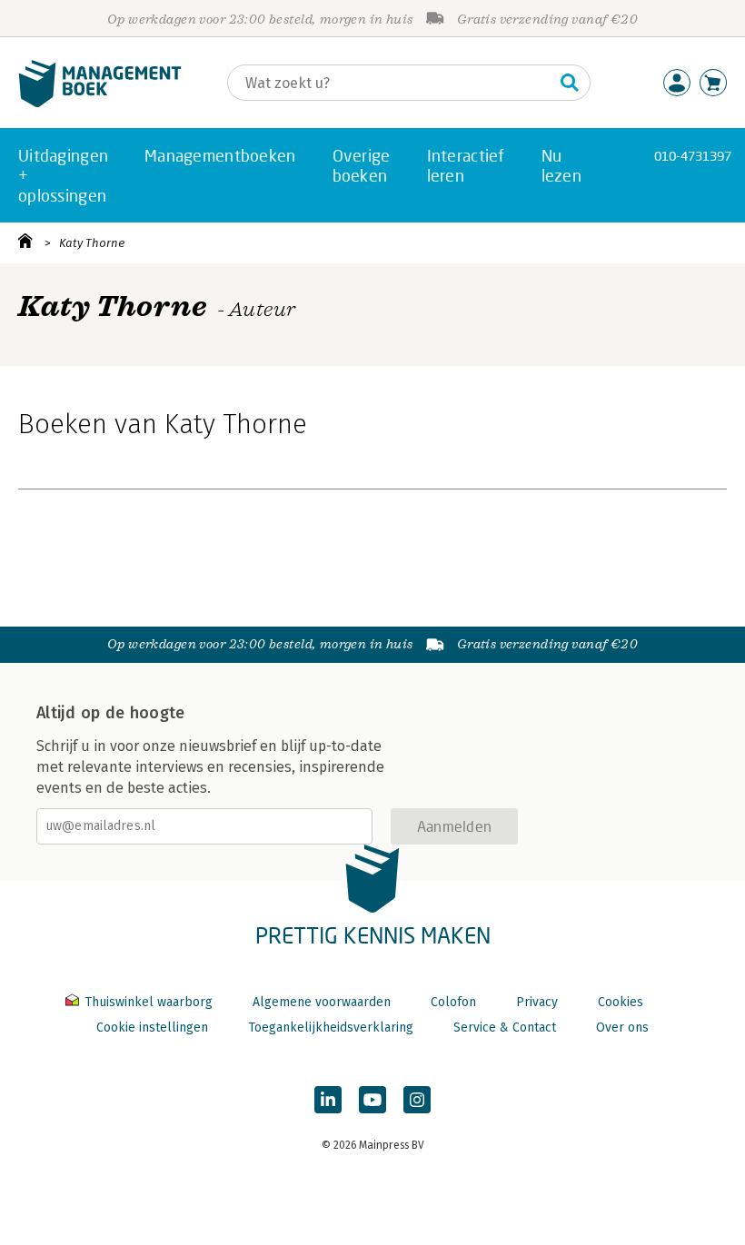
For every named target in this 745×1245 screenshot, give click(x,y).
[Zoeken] (569, 82)
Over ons (622, 1027)
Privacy (537, 1002)
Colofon (453, 1002)
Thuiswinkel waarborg (148, 1002)
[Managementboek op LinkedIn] (328, 1099)
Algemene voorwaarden (322, 1002)
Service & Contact (504, 1027)
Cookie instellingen (152, 1027)
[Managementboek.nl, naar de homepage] (100, 103)
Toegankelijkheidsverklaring (330, 1027)
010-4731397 (692, 155)
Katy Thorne (91, 243)
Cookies (620, 1002)
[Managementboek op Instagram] (417, 1099)
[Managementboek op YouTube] (372, 1099)
